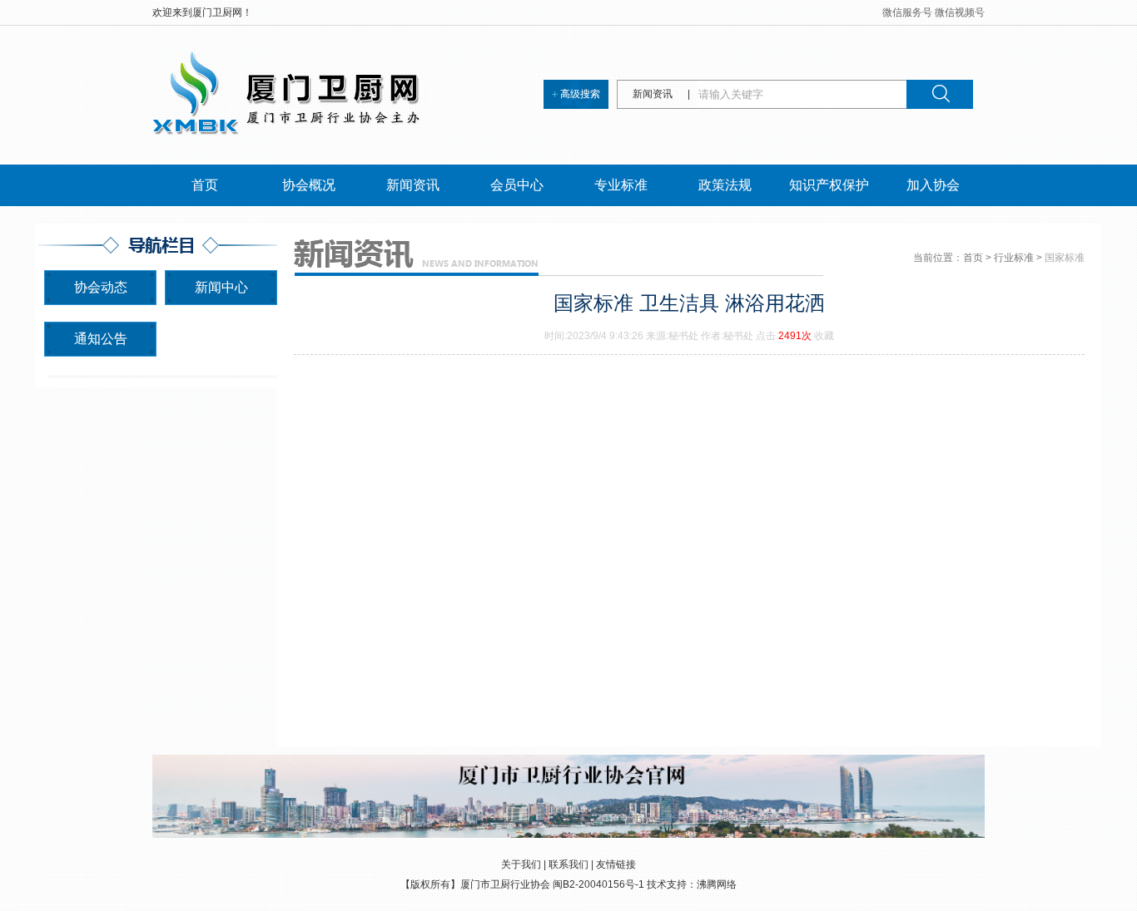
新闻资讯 (412, 185)
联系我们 (568, 864)
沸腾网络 (717, 884)
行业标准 (1014, 257)
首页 (204, 185)
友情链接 (616, 864)
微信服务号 (907, 12)
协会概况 (308, 185)
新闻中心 (221, 287)
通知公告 (100, 339)
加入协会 (933, 185)
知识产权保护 (829, 185)
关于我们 (521, 864)
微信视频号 (960, 12)
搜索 (939, 94)
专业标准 (621, 185)
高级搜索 (580, 94)
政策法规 (725, 185)
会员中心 (517, 185)
